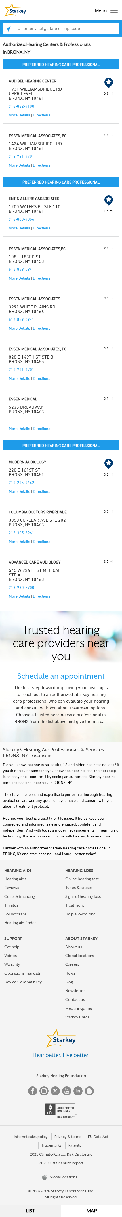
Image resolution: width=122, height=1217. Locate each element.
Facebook (32, 1090)
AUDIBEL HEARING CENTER (32, 80)
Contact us (75, 999)
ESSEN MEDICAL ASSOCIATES (34, 298)
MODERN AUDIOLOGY (27, 461)
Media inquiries (78, 1008)
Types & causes (78, 887)
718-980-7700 (21, 587)
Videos (10, 955)
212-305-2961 (21, 532)
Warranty (12, 964)
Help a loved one (80, 914)
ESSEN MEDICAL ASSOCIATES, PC (37, 135)
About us (73, 947)
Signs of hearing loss (83, 896)
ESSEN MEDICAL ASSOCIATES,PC (37, 248)
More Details (19, 114)
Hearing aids (15, 879)
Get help (12, 947)
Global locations (79, 955)
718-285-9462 (21, 482)
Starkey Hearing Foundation (61, 1075)
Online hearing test (82, 879)
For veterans (15, 914)
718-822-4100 (21, 106)
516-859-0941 (21, 269)
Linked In (78, 1090)
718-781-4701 (21, 156)
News (70, 973)
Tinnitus (11, 905)
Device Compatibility (23, 982)
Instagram (44, 1090)
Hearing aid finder (20, 922)
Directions (41, 114)
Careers (72, 964)
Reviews (11, 887)
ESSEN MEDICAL (23, 399)
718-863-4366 (21, 219)
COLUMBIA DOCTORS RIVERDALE (38, 512)
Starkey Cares (77, 1017)
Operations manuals (22, 973)
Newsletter (75, 990)
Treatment (74, 905)
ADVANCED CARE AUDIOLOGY (34, 562)
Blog (69, 982)
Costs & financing (19, 896)
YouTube (66, 1090)
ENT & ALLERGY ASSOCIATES (34, 198)
